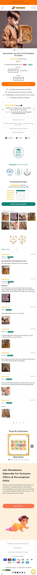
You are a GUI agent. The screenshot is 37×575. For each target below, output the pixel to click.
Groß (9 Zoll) (23, 70)
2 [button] (16, 423)
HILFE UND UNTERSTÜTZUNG (18, 552)
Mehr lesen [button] (32, 291)
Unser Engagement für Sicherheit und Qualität (18, 124)
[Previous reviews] (3, 109)
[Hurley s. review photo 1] (6, 367)
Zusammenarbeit (18, 556)
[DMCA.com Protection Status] (18, 570)
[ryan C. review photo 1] (6, 413)
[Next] (32, 446)
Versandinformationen (18, 128)
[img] (5, 254)
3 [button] (19, 423)
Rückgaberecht (18, 132)
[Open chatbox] (33, 571)
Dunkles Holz (18, 79)
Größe (18, 67)
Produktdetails (18, 120)
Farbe (18, 75)
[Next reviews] (34, 109)
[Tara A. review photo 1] (6, 391)
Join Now (19, 506)
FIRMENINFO (18, 548)
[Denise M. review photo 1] (6, 298)
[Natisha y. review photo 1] (6, 343)
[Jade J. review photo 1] (6, 320)
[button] (14, 59)
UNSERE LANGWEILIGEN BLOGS (18, 543)
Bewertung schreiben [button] (18, 204)
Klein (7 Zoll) (13, 70)
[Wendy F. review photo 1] (6, 270)
